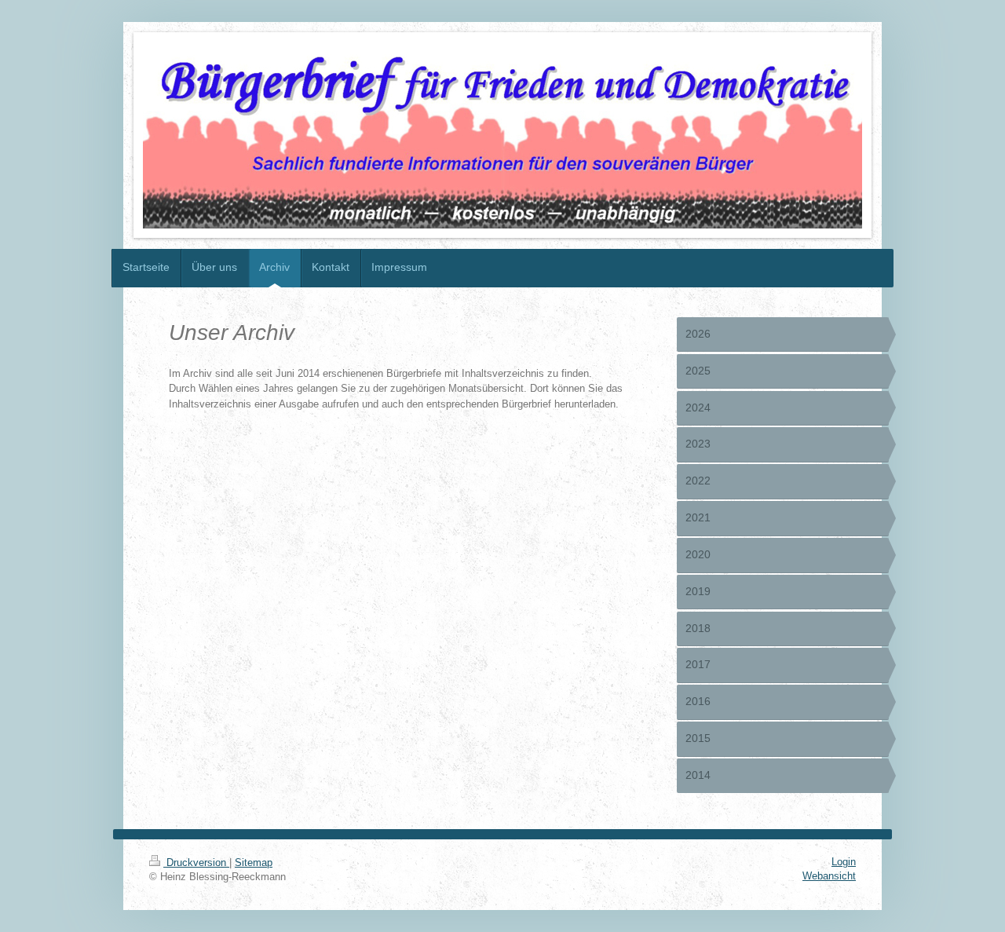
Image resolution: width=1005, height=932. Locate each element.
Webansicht (829, 876)
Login (843, 862)
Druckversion (196, 862)
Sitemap (253, 862)
